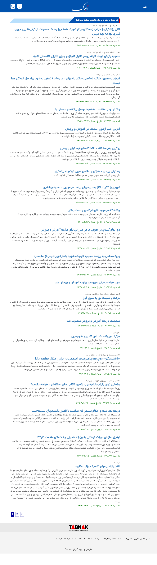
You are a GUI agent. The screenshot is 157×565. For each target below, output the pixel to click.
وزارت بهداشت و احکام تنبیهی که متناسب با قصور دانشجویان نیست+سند (76, 411)
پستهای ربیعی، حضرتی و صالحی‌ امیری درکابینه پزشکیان (87, 171)
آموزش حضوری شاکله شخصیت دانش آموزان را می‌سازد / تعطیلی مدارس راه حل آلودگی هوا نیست (65, 81)
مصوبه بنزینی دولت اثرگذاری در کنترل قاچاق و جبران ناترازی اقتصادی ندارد (76, 56)
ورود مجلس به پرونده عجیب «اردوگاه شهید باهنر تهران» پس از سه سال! (77, 256)
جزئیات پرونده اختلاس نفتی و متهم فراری (95, 336)
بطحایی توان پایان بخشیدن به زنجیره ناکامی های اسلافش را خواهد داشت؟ (75, 384)
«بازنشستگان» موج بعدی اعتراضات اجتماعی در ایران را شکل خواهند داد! (77, 359)
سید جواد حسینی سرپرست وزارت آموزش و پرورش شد (87, 282)
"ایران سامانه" (71, 549)
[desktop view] (19, 6)
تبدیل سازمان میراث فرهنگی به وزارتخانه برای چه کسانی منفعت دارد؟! (78, 437)
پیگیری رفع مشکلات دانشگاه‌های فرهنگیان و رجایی (90, 148)
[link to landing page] (80, 6)
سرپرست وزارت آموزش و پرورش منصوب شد (93, 321)
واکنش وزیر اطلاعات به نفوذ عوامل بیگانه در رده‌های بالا (87, 109)
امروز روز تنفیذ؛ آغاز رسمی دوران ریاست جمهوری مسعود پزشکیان (81, 187)
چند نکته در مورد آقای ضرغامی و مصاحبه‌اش (94, 210)
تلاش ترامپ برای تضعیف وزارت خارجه (97, 466)
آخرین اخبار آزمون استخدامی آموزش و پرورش (92, 129)
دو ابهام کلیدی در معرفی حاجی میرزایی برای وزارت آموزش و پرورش (80, 230)
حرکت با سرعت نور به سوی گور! (101, 298)
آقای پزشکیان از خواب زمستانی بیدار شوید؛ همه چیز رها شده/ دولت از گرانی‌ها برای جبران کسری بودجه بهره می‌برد (67, 31)
